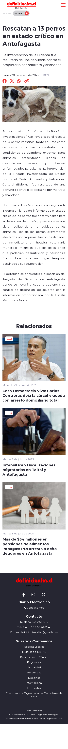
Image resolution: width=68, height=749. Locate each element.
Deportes (34, 677)
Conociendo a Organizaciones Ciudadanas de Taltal (34, 695)
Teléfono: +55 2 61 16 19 (34, 621)
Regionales (34, 662)
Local (9, 338)
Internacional (34, 682)
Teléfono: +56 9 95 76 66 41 (34, 627)
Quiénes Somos (34, 607)
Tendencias (34, 672)
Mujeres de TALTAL (34, 651)
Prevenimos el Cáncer (34, 657)
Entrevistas (34, 688)
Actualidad (34, 667)
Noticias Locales (34, 646)
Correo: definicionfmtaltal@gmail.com (34, 632)
